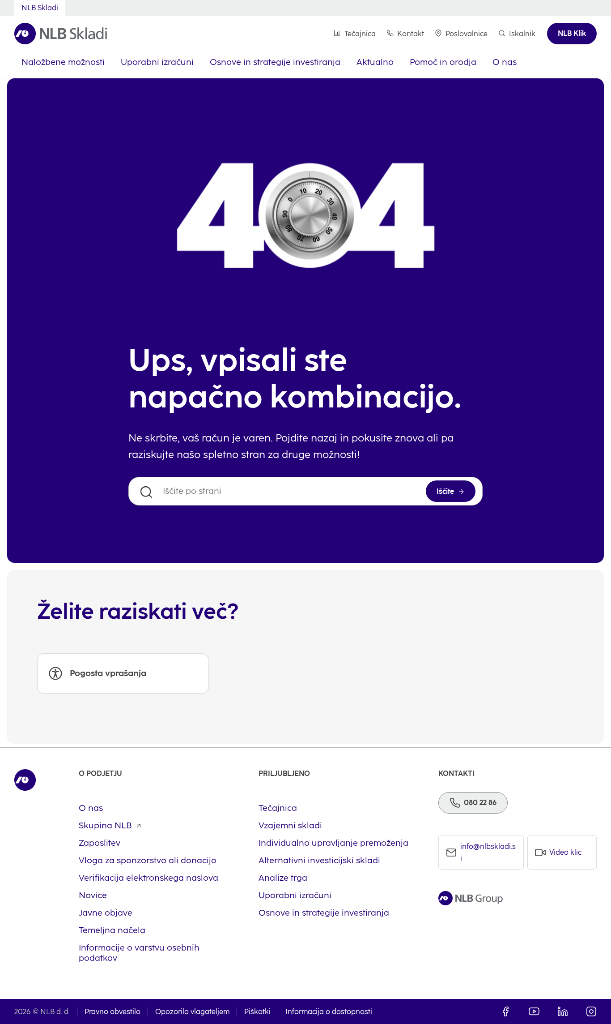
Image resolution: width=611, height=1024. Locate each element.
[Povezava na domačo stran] (60, 34)
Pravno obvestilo (112, 1011)
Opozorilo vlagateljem (192, 1011)
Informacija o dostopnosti (328, 1011)
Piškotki (257, 1011)
